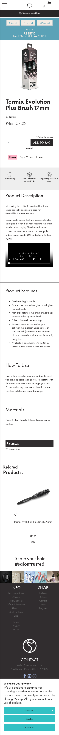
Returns (43, 597)
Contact (43, 600)
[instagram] (34, 675)
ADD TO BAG (42, 143)
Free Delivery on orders (29, 180)
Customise (28, 710)
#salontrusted (29, 564)
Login (43, 604)
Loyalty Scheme (16, 600)
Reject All (29, 718)
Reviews (13, 443)
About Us (16, 608)
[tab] (29, 443)
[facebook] (24, 675)
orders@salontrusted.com (29, 665)
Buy (33, 541)
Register (43, 608)
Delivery (43, 593)
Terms (16, 622)
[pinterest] (29, 675)
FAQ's (16, 629)
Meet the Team (16, 612)
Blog (16, 615)
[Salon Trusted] (29, 5)
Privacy (16, 625)
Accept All (29, 727)
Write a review (13, 449)
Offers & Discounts (16, 604)
